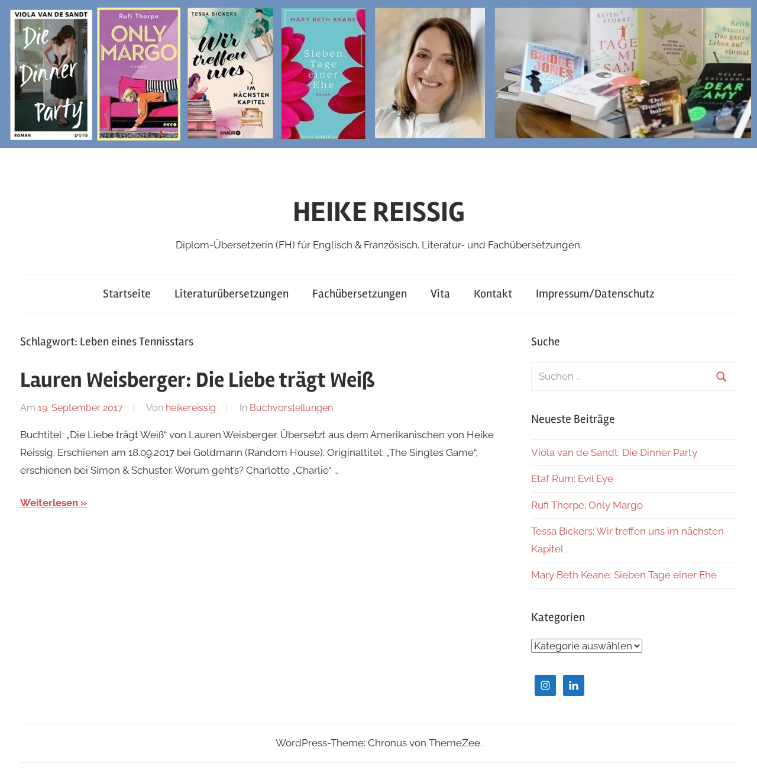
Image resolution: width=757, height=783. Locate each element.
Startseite (127, 293)
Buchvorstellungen (291, 407)
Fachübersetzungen (359, 293)
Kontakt (493, 293)
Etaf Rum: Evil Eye (572, 478)
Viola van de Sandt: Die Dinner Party (614, 452)
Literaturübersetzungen (231, 293)
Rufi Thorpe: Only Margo (587, 505)
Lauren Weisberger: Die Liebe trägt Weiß (197, 380)
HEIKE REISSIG (379, 212)
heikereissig (191, 407)
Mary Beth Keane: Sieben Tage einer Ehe (624, 575)
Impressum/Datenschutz (595, 293)
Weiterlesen (49, 503)
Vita (440, 293)
